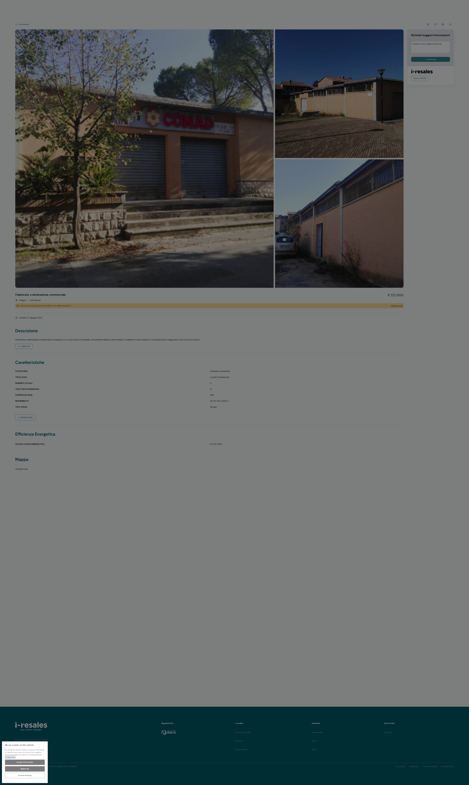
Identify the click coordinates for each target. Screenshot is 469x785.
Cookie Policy (10, 757)
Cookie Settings (25, 775)
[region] (25, 762)
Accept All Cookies (25, 762)
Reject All (25, 769)
